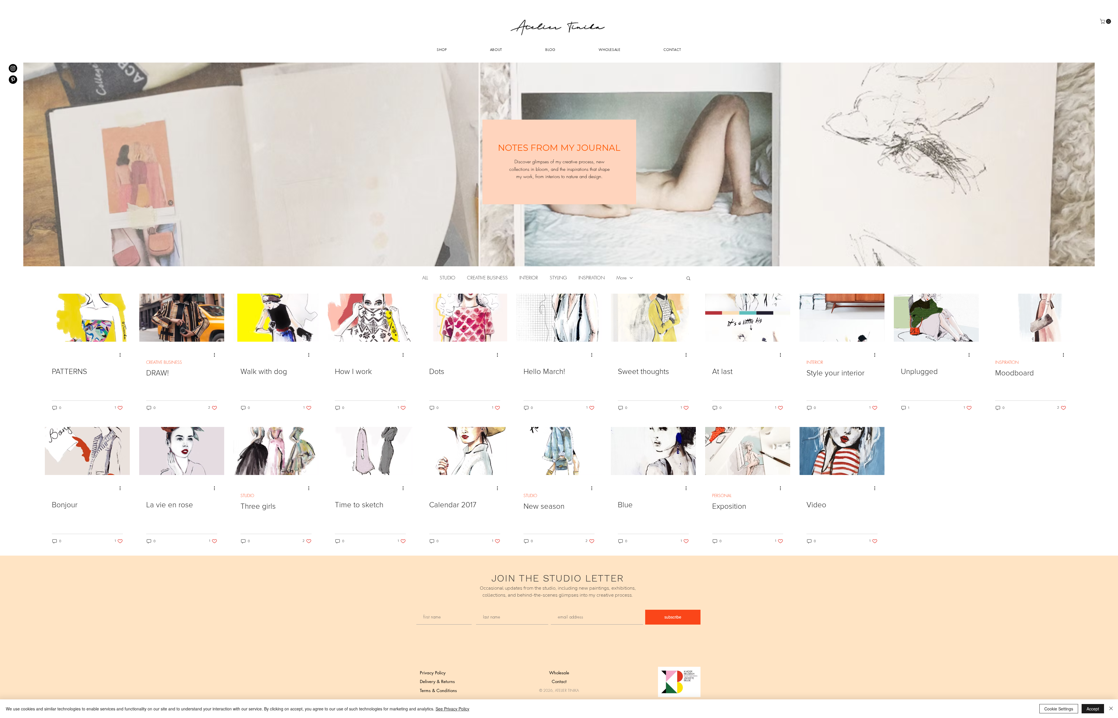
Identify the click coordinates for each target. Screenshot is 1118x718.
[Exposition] (747, 451)
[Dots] (464, 318)
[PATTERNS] (87, 318)
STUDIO (447, 278)
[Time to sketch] (370, 451)
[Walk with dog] (276, 318)
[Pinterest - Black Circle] (13, 79)
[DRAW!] (181, 318)
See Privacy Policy (452, 709)
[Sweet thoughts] (653, 318)
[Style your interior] (842, 318)
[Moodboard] (1030, 318)
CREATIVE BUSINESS (487, 278)
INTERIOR (528, 278)
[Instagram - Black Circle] (13, 68)
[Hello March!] (559, 318)
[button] (688, 279)
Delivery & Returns (437, 681)
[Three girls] (276, 451)
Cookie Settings (1058, 709)
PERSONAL (722, 495)
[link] (1106, 21)
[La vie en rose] (181, 451)
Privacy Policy (432, 673)
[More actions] (121, 354)
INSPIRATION (592, 278)
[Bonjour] (87, 451)
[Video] (842, 451)
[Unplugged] (936, 318)
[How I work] (370, 318)
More (621, 278)
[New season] (559, 451)
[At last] (747, 318)
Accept (1093, 709)
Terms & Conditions (438, 690)
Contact (559, 681)
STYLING (558, 278)
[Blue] (653, 451)
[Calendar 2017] (464, 451)
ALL (425, 278)
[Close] (1111, 708)
